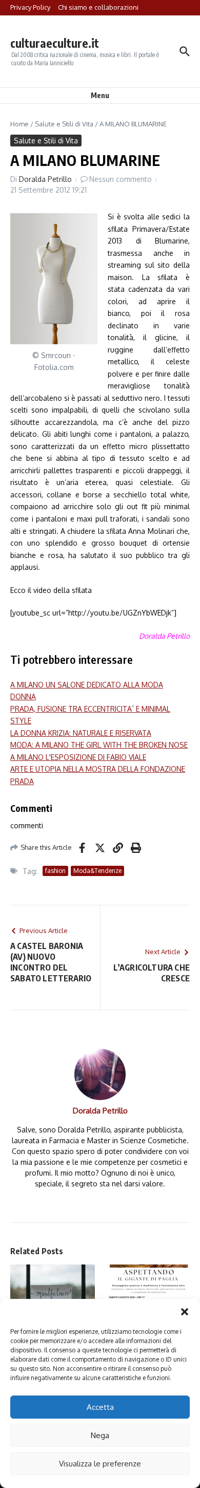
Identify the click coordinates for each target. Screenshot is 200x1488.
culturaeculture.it (54, 42)
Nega (100, 1435)
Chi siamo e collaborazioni (98, 7)
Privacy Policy (30, 7)
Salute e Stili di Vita (64, 124)
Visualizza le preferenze (100, 1463)
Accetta (100, 1407)
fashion (55, 871)
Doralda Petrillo (45, 179)
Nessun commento (120, 179)
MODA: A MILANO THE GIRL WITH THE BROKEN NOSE (99, 744)
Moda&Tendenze (97, 871)
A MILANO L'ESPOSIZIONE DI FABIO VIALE (78, 757)
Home (19, 124)
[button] (184, 1312)
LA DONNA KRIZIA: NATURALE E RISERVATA (80, 733)
